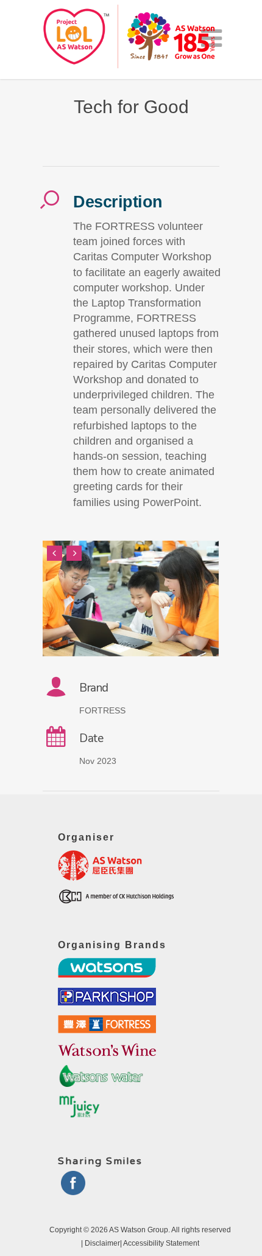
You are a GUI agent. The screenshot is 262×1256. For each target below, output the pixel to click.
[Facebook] (73, 1190)
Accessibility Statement (161, 1243)
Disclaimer (102, 1243)
